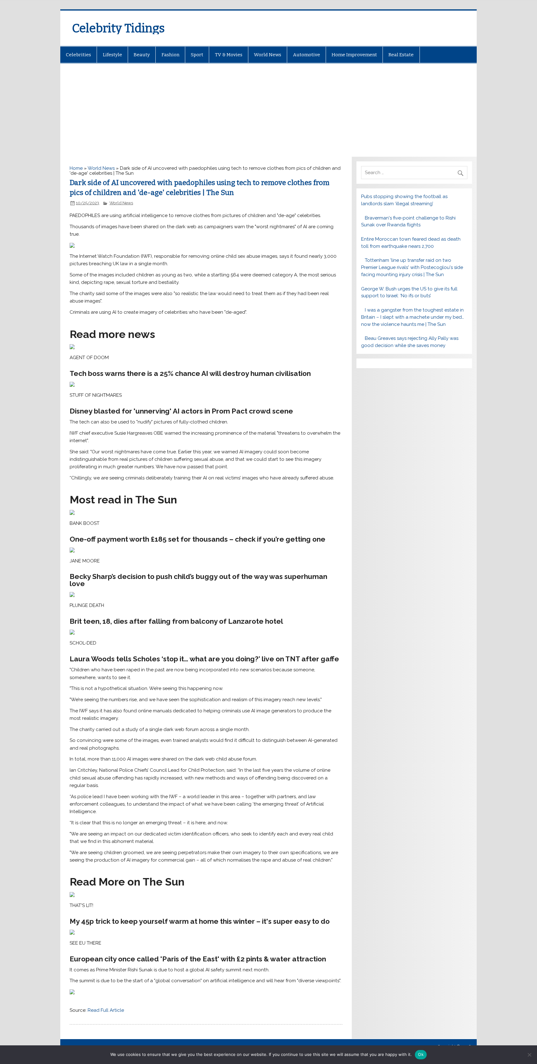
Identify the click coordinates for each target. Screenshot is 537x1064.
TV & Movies (228, 55)
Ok (421, 1054)
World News (267, 55)
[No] (529, 1055)
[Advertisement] (268, 110)
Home (76, 168)
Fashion (170, 55)
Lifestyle (112, 55)
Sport (197, 55)
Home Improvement (354, 55)
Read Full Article (106, 1010)
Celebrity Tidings (118, 28)
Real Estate (401, 55)
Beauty (142, 55)
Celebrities (78, 55)
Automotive (306, 55)
